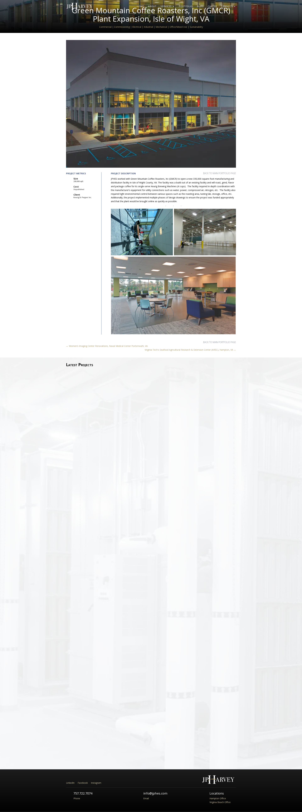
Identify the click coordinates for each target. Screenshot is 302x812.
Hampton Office (218, 798)
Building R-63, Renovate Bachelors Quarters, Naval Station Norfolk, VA (112, 611)
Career (212, 6)
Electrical (85, 747)
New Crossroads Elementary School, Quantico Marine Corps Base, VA (111, 481)
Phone (76, 798)
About (152, 6)
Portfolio (186, 6)
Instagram (96, 782)
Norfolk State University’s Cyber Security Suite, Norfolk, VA (105, 742)
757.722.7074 (82, 793)
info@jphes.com (155, 793)
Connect (227, 6)
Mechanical (96, 747)
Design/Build (87, 485)
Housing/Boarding (104, 616)
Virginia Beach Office (220, 802)
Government (112, 485)
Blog (200, 6)
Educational (99, 485)
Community (74, 485)
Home (140, 6)
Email (146, 798)
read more (74, 494)
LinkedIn (70, 782)
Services (166, 6)
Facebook (83, 782)
